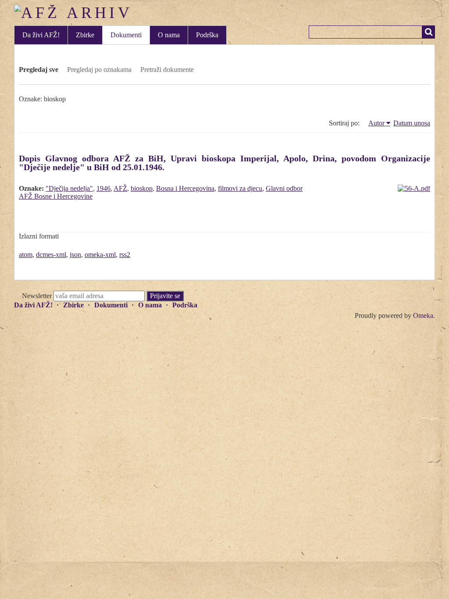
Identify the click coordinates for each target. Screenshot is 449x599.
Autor (376, 123)
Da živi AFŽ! (41, 35)
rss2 (124, 254)
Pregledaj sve (38, 69)
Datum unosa (411, 123)
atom (25, 254)
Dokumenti (126, 35)
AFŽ (120, 188)
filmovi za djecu (240, 188)
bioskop (142, 188)
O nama (169, 35)
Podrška (207, 35)
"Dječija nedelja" (69, 188)
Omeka (423, 315)
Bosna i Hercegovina (185, 188)
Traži (428, 32)
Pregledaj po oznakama (99, 69)
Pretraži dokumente (167, 69)
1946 (103, 188)
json (75, 254)
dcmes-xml (51, 254)
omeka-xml (100, 254)
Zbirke (85, 35)
